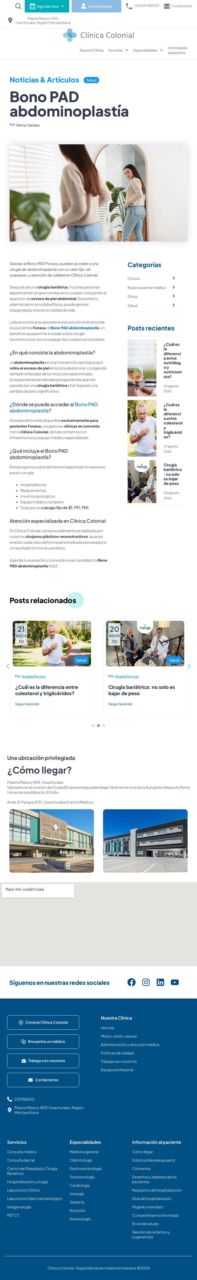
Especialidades (145, 50)
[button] (8, 666)
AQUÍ (53, 566)
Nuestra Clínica (92, 50)
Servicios (115, 50)
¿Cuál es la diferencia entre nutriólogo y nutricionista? (173, 360)
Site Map (19, 1130)
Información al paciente (177, 50)
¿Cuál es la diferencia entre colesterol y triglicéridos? (173, 420)
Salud (91, 79)
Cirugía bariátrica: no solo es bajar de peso (173, 474)
